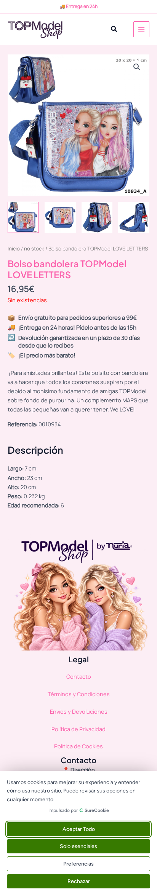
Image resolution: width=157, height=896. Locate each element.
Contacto (78, 676)
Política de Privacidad (78, 729)
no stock (34, 248)
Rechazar (78, 881)
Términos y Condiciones (79, 694)
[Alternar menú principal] (141, 29)
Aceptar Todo (78, 829)
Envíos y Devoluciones (78, 711)
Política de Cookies (78, 746)
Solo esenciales (78, 846)
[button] (114, 29)
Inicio (14, 248)
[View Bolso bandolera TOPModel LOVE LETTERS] (23, 217)
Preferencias (78, 864)
